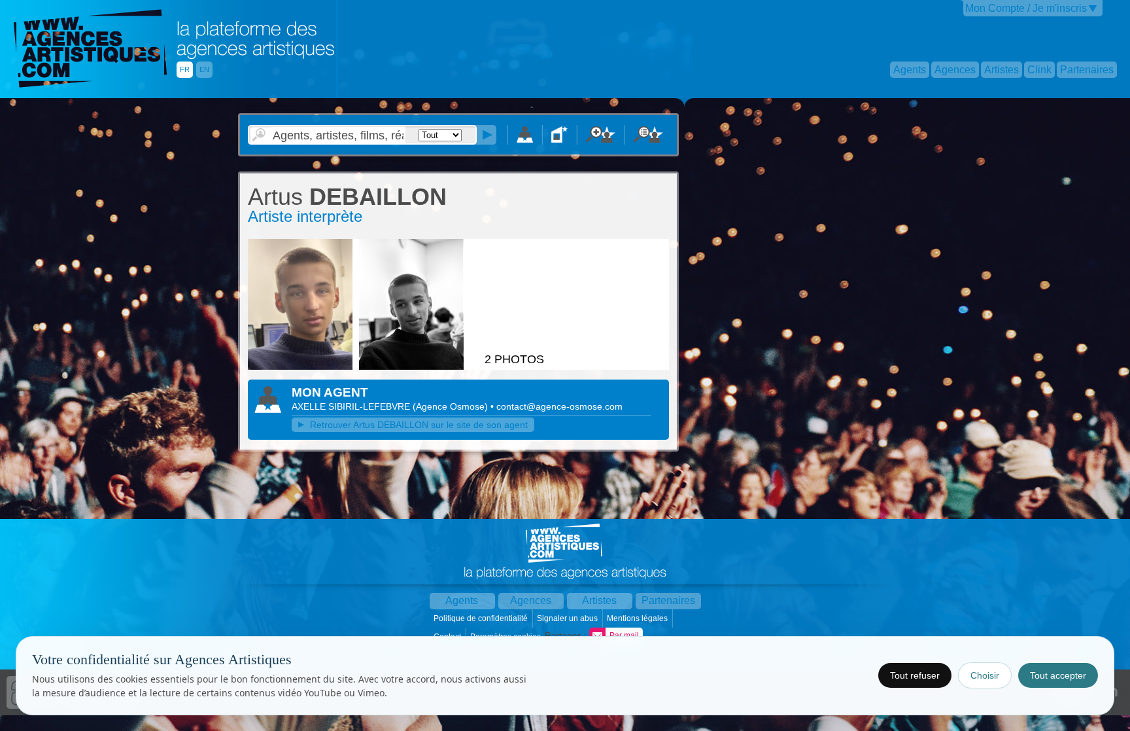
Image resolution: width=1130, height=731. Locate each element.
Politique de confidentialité (482, 618)
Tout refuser (915, 675)
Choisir (984, 675)
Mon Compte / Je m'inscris (1026, 8)
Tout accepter (1058, 675)
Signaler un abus (568, 618)
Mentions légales (638, 618)
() (451, 406)
